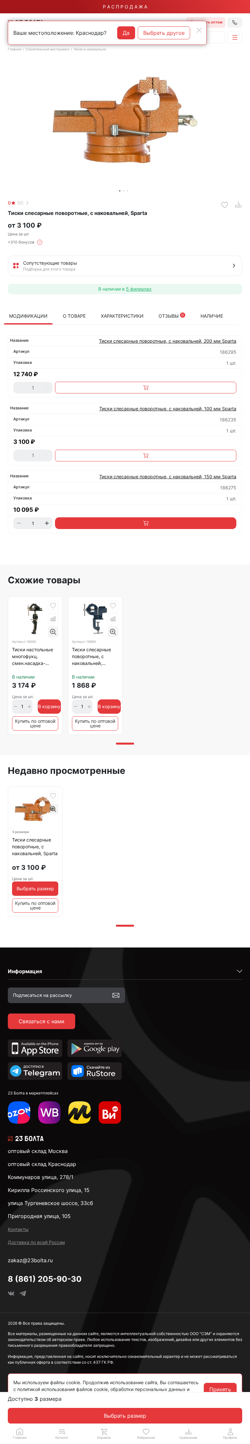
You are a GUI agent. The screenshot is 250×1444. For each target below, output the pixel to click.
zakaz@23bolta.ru (30, 1260)
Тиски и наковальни (90, 49)
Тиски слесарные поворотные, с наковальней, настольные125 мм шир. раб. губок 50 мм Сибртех (93, 657)
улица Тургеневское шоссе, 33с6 (50, 1203)
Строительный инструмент (47, 49)
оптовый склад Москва (38, 1151)
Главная (14, 49)
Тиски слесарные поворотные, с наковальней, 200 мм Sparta (167, 341)
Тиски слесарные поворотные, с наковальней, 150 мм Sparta (167, 476)
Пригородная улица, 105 (39, 1216)
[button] (61, 1433)
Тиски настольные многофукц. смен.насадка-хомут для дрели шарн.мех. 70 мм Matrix (32, 657)
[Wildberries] (49, 1112)
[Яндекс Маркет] (79, 1112)
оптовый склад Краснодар (42, 1164)
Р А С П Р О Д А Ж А (125, 6)
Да (126, 33)
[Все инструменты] (110, 1112)
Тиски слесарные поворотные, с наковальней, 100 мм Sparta (167, 408)
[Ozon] (19, 1112)
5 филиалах (139, 289)
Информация (25, 971)
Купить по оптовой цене (35, 723)
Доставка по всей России (36, 1242)
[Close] (199, 30)
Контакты (18, 1229)
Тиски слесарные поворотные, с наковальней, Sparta (35, 846)
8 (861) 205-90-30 (45, 1279)
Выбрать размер (125, 1415)
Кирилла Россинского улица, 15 (49, 1190)
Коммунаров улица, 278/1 (40, 1177)
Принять (220, 1389)
